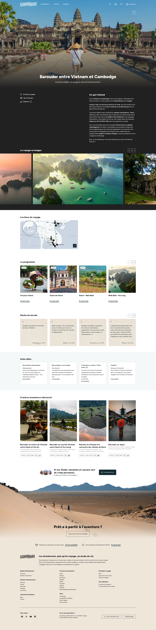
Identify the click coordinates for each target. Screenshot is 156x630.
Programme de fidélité (65, 598)
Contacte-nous (109, 472)
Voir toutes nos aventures (67, 589)
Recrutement (63, 602)
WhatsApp (130, 616)
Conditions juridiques (105, 584)
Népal (61, 581)
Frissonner (23, 590)
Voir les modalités (71, 545)
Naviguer (22, 588)
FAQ (100, 573)
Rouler (22, 584)
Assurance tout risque (105, 575)
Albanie (61, 585)
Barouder (23, 586)
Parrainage (62, 596)
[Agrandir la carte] (75, 246)
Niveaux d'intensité (25, 575)
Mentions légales (104, 577)
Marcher (22, 582)
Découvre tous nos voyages (78, 534)
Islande (61, 575)
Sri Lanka (62, 583)
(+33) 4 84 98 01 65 (112, 616)
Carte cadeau (63, 600)
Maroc (61, 573)
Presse (22, 599)
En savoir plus (116, 545)
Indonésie (62, 577)
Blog (21, 597)
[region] (78, 176)
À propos (23, 573)
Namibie (61, 579)
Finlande (61, 587)
